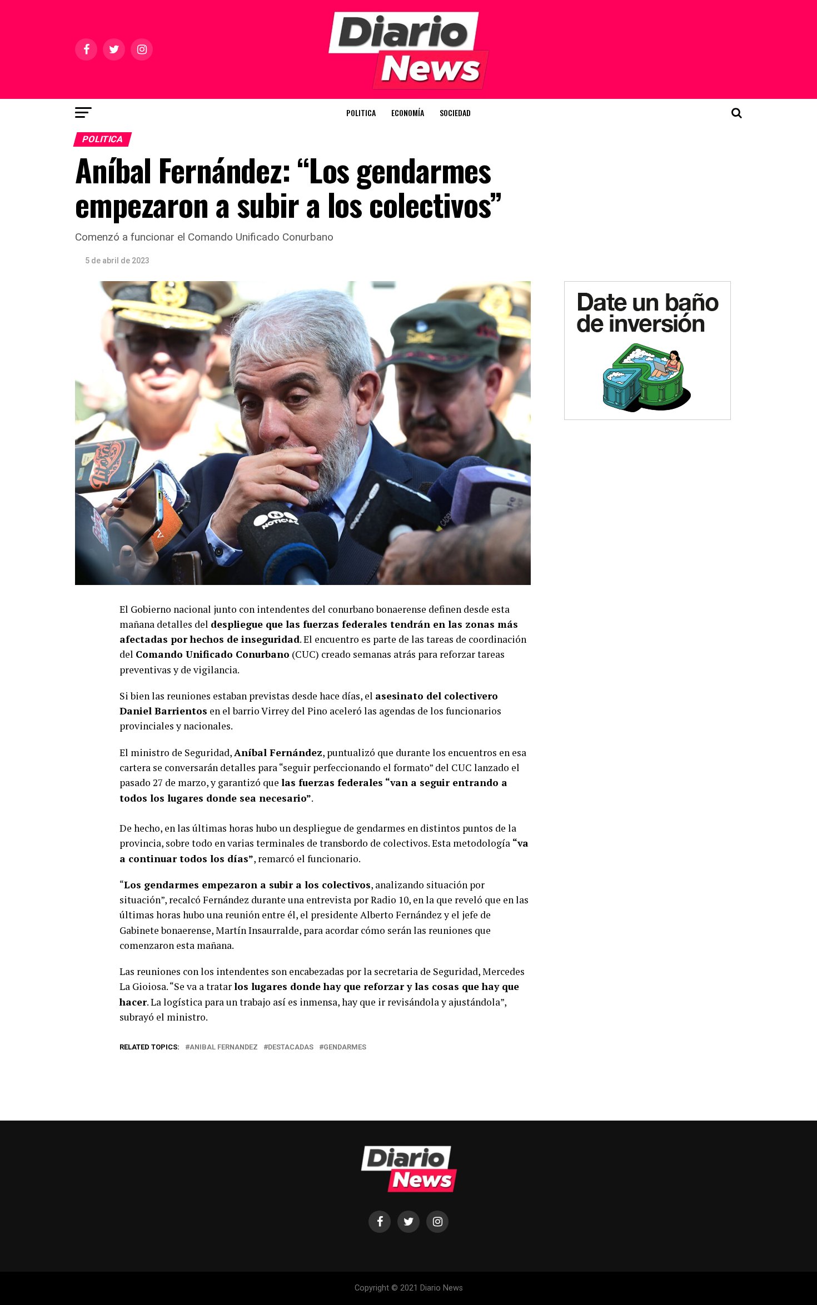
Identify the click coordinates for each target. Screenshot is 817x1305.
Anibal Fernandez (224, 1047)
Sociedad (455, 112)
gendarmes (344, 1047)
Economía (407, 112)
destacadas (290, 1047)
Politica (361, 112)
